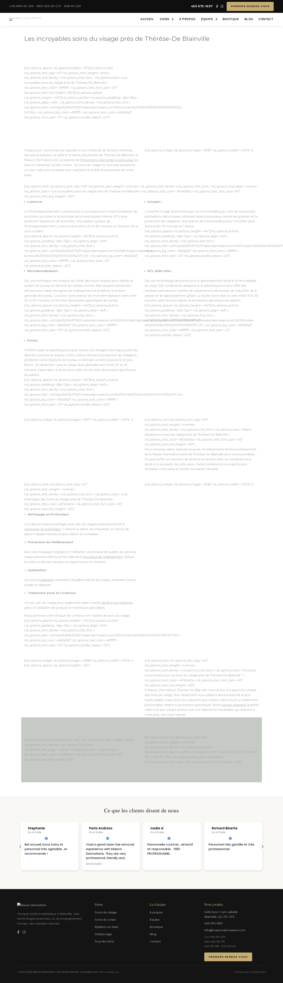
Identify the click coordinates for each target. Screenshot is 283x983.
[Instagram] (222, 6)
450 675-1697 (202, 6)
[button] (262, 846)
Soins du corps (105, 919)
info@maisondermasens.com (224, 930)
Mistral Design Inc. (109, 971)
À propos (187, 19)
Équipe (207, 19)
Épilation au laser (107, 926)
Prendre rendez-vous (250, 6)
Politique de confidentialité (250, 971)
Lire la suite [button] (32, 864)
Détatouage (103, 934)
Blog (248, 19)
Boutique (231, 19)
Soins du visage (106, 912)
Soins (165, 19)
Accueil (147, 19)
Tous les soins (104, 941)
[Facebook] (217, 6)
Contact (266, 19)
